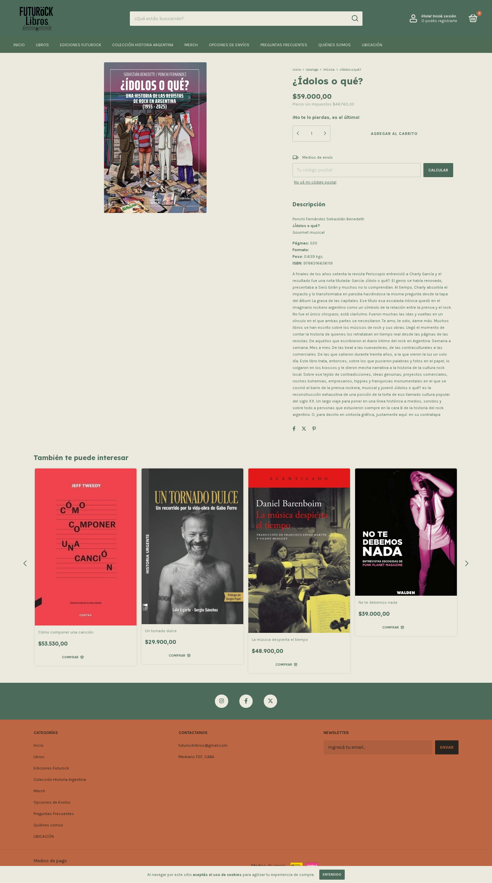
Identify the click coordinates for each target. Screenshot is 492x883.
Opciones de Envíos (229, 45)
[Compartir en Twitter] (304, 429)
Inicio (19, 45)
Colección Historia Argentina (142, 45)
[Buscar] (354, 18)
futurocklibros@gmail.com (203, 745)
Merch (191, 45)
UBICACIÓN (372, 45)
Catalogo (312, 70)
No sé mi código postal (315, 182)
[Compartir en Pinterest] (314, 429)
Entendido (332, 875)
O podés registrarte (439, 20)
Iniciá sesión (444, 16)
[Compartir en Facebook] (294, 429)
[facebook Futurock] (246, 701)
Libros (42, 45)
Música (329, 70)
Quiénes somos (334, 45)
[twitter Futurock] (270, 701)
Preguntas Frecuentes (283, 45)
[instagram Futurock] (221, 701)
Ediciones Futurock (80, 45)
